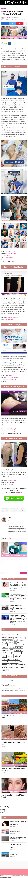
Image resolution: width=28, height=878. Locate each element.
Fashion (11, 634)
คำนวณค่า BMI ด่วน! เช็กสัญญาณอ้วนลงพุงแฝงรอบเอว (18, 830)
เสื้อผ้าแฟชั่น (18, 653)
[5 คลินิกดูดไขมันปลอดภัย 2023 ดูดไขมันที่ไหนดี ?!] (14, 32)
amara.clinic (7, 255)
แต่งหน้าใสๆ (22, 664)
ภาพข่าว (20, 578)
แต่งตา (4, 656)
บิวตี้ (15, 642)
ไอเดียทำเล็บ (20, 667)
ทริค (3, 642)
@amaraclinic (9, 257)
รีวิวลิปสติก (11, 645)
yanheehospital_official (10, 379)
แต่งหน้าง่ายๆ (6, 659)
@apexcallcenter (9, 319)
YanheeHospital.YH (13, 377)
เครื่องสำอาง (18, 650)
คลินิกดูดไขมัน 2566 (14, 508)
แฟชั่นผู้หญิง (12, 667)
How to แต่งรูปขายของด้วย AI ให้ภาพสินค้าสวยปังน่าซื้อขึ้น (18, 838)
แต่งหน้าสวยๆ (15, 659)
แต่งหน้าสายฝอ (5, 661)
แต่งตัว (24, 653)
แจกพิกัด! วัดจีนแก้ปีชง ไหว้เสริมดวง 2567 (13, 717)
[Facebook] (9, 43)
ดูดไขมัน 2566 (13, 511)
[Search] (26, 2)
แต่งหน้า (18, 656)
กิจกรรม (14, 578)
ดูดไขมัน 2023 (5, 511)
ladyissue (8, 17)
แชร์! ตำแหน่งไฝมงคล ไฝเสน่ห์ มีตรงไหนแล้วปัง (13, 796)
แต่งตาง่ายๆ (10, 656)
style (16, 638)
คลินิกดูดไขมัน (5, 508)
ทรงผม (15, 640)
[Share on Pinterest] (19, 23)
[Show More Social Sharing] (25, 23)
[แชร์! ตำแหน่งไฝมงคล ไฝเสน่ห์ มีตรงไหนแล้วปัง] (14, 785)
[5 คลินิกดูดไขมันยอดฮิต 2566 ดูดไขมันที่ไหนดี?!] (14, 549)
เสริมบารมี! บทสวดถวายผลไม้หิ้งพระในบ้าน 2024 (14, 770)
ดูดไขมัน (22, 508)
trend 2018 (22, 637)
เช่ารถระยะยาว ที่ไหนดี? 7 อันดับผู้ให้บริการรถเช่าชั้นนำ (18, 853)
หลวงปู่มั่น (4, 811)
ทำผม (6, 642)
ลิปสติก (22, 645)
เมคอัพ (9, 653)
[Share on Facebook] (5, 23)
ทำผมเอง (11, 642)
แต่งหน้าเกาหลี (13, 661)
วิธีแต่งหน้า (12, 647)
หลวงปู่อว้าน (4, 809)
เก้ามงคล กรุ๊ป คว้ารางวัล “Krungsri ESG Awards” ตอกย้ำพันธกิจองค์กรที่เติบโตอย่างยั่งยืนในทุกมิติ (18, 608)
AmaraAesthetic (12, 253)
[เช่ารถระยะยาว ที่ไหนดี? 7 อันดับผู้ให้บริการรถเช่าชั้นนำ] (5, 854)
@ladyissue (19, 492)
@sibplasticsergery (10, 431)
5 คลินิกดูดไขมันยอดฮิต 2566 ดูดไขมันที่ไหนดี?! (13, 559)
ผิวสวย (19, 642)
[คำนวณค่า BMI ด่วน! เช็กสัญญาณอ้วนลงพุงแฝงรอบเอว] (5, 831)
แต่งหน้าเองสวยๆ (14, 664)
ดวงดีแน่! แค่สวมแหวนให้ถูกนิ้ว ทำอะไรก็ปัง (14, 743)
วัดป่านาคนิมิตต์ (5, 806)
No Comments (17, 19)
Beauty (3, 8)
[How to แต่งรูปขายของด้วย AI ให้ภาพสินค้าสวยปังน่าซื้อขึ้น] (5, 838)
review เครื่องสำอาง (7, 638)
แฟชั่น (4, 667)
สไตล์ (11, 650)
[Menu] (2, 2)
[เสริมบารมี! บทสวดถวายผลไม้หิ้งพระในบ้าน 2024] (14, 759)
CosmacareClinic (12, 480)
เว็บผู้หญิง (12, 488)
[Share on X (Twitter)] (12, 23)
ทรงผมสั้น (21, 640)
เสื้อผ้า (13, 653)
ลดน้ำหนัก (17, 645)
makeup (18, 635)
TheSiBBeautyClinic (13, 429)
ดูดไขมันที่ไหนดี (22, 511)
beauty (4, 635)
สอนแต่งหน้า (5, 650)
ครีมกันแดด (10, 640)
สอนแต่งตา (19, 647)
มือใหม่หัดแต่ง (4, 645)
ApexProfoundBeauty (13, 317)
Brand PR (8, 578)
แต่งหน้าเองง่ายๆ (5, 664)
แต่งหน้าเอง (19, 661)
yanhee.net (9, 375)
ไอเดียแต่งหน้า (5, 670)
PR (3, 578)
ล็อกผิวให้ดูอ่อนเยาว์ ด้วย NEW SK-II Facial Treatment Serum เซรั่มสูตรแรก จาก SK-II (18, 823)
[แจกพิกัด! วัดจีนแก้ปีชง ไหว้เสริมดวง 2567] (14, 706)
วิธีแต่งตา (4, 647)
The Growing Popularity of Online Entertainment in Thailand (17, 846)
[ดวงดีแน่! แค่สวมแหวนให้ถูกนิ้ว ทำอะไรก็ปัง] (14, 732)
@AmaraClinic (8, 260)
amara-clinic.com (10, 251)
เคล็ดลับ (4, 653)
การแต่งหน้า (4, 640)
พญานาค (3, 812)
